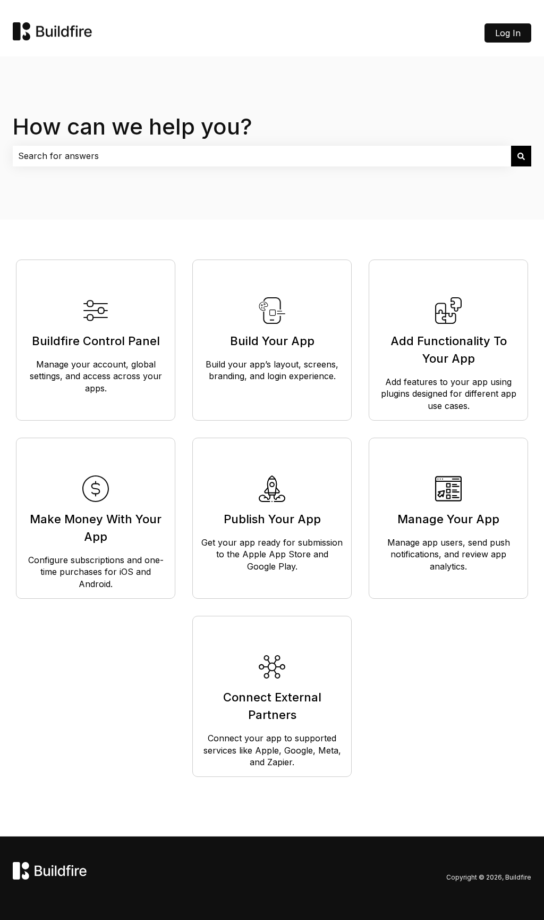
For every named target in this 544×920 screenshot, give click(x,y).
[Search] (521, 156)
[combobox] (262, 156)
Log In (508, 33)
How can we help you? (132, 126)
